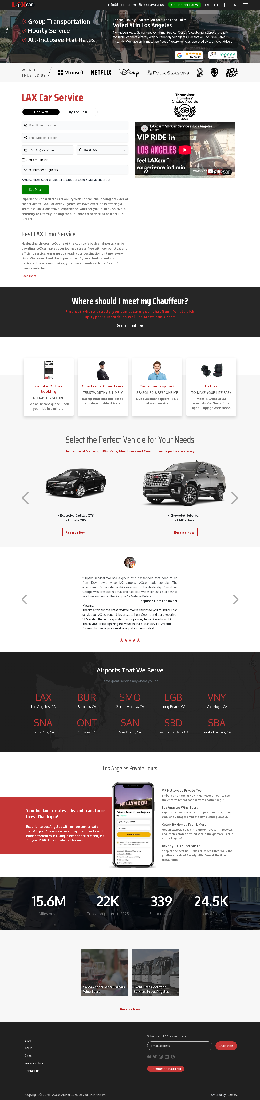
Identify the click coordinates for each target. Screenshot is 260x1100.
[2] (7, 32)
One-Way (41, 112)
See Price (35, 189)
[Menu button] (245, 4)
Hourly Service (49, 30)
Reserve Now (76, 532)
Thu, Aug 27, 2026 (41, 150)
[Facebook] (149, 1057)
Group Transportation (59, 21)
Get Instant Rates (184, 5)
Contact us (32, 1071)
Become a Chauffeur (165, 1069)
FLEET (218, 4)
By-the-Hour (78, 112)
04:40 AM (90, 150)
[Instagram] (161, 1057)
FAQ (207, 4)
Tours (182, 20)
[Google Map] (173, 1057)
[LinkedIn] (167, 1057)
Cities (28, 1056)
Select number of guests (41, 170)
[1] (7, 29)
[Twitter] (155, 1057)
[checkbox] (23, 159)
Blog (28, 1040)
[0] (7, 26)
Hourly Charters (138, 20)
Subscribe (226, 1046)
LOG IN (231, 4)
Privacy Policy (34, 1063)
